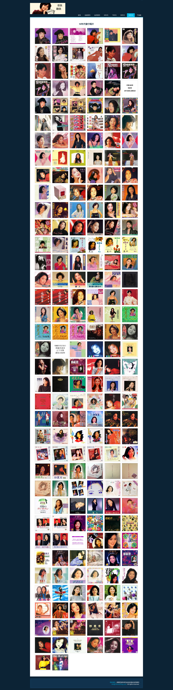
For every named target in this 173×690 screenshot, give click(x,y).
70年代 (114, 15)
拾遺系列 (87, 15)
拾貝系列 (97, 15)
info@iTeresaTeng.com (119, 684)
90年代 (131, 15)
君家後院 (112, 682)
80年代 (123, 15)
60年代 (106, 15)
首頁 (79, 15)
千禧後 (139, 15)
